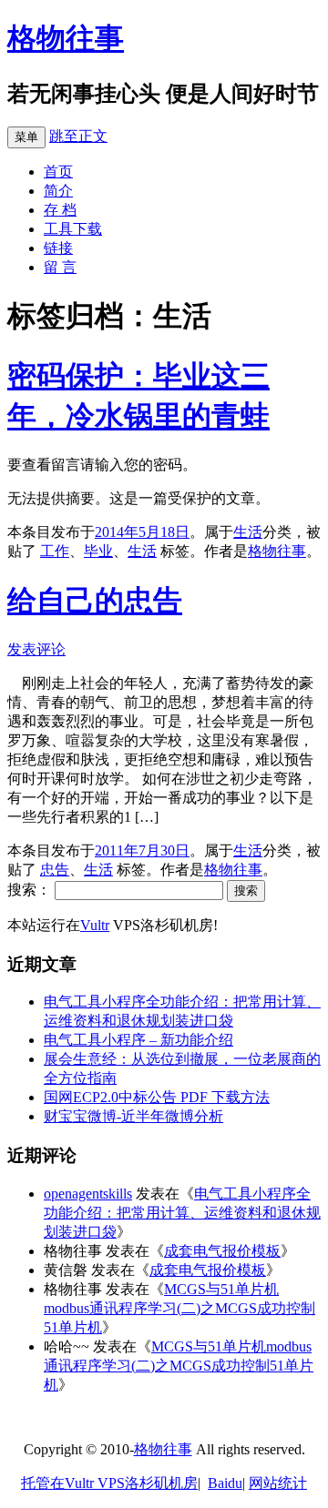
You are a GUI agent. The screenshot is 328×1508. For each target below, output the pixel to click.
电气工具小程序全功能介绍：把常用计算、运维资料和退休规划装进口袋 (182, 1213)
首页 (58, 171)
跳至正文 (78, 136)
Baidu (225, 1483)
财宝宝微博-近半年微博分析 (133, 1116)
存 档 (60, 210)
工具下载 (73, 229)
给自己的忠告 (94, 600)
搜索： (29, 889)
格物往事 (65, 38)
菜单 (26, 137)
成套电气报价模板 (222, 1251)
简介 (58, 190)
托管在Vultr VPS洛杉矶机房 (109, 1483)
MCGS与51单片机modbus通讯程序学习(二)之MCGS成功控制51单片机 (179, 1308)
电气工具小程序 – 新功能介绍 (138, 1040)
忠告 (54, 869)
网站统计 (278, 1483)
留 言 (60, 267)
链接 (58, 248)
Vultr (94, 925)
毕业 (98, 551)
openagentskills (88, 1193)
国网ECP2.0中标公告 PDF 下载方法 (157, 1097)
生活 (247, 532)
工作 (54, 551)
